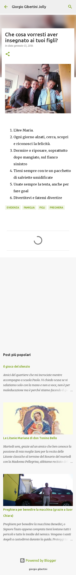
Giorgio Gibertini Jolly (29, 7)
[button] (7, 54)
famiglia (29, 207)
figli (42, 207)
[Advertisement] (38, 302)
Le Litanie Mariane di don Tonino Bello (30, 438)
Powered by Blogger (40, 560)
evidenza (13, 207)
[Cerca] (70, 7)
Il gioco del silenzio (16, 366)
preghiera (56, 207)
